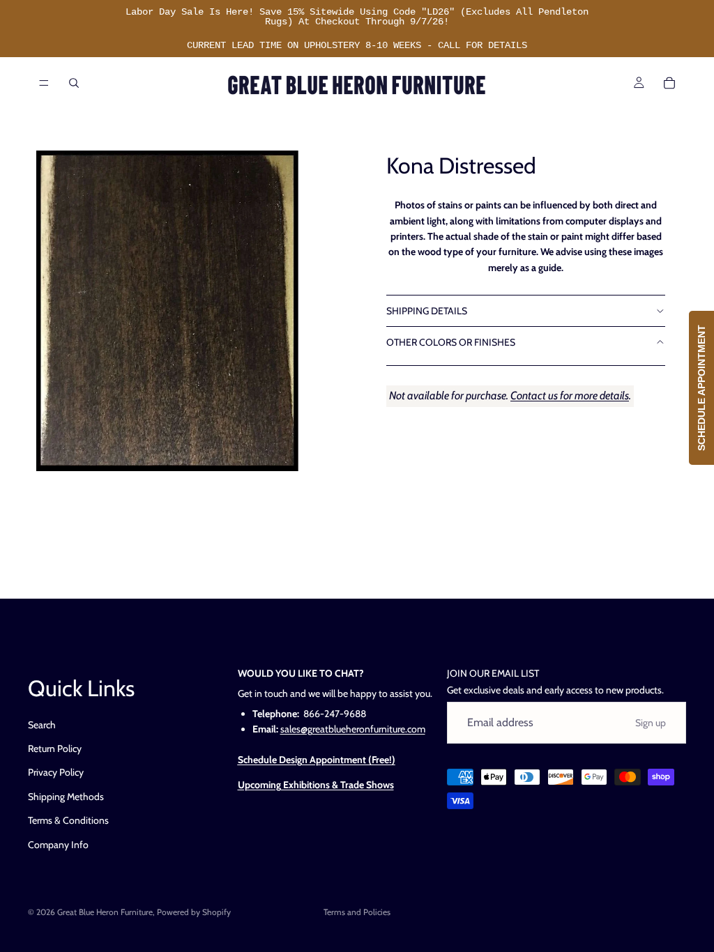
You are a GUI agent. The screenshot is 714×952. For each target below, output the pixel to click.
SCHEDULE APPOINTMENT (701, 388)
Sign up (650, 722)
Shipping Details (426, 311)
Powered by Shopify (194, 912)
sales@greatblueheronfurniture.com (352, 729)
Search (42, 724)
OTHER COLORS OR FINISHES (450, 342)
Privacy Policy (56, 772)
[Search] (74, 83)
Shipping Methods (66, 796)
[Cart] (669, 83)
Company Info (58, 844)
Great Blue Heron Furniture (105, 912)
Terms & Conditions (68, 820)
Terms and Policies (357, 912)
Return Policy (55, 748)
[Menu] (44, 83)
